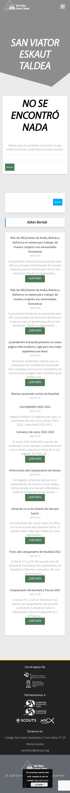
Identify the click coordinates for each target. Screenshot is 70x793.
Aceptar (39, 784)
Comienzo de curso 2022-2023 (35, 432)
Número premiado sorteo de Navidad (35, 394)
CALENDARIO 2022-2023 (35, 407)
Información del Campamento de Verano (35, 470)
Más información (41, 780)
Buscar (58, 202)
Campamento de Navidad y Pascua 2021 (35, 590)
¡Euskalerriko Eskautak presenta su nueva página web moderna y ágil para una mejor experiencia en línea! (35, 346)
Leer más (35, 278)
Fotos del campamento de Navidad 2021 (35, 552)
